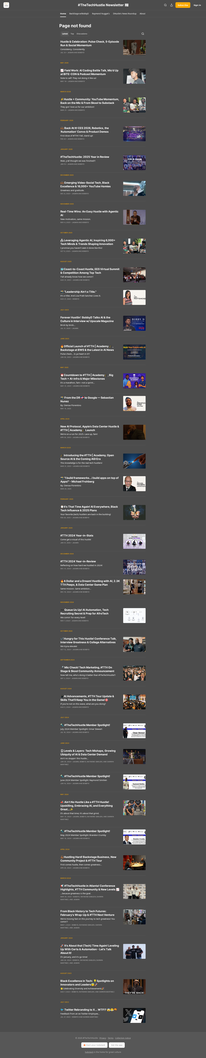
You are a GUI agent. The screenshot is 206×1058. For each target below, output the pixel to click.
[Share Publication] (171, 5)
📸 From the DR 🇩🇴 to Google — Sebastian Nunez (87, 399)
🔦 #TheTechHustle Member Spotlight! (85, 725)
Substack (89, 1052)
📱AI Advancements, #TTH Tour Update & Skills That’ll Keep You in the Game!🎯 (87, 698)
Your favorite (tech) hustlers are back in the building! (85, 514)
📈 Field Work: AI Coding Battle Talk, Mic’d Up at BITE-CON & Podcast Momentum (89, 72)
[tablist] (74, 34)
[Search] (165, 5)
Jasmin (71, 53)
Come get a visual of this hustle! (75, 539)
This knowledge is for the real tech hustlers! (81, 462)
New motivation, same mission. (75, 219)
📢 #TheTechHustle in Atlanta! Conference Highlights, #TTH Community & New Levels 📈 (89, 887)
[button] (63, 13)
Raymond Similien (94, 762)
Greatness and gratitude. (72, 190)
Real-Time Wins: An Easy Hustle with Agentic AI (89, 213)
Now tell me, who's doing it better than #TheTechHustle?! (87, 675)
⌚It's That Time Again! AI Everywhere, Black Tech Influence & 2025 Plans (89, 508)
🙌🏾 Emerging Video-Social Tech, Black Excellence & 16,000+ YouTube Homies (85, 184)
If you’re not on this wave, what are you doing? (83, 703)
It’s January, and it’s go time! (73, 956)
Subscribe (183, 5)
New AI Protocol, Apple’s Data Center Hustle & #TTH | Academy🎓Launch (89, 428)
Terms (111, 1038)
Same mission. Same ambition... (75, 588)
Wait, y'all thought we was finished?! (77, 160)
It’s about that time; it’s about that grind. (79, 813)
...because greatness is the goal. (75, 893)
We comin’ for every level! (72, 617)
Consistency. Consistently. (72, 49)
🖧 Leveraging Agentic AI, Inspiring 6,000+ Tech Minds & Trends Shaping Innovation (87, 242)
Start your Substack (95, 1045)
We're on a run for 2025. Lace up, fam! (79, 434)
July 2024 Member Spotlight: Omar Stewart (81, 729)
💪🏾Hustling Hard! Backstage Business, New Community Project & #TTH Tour (88, 858)
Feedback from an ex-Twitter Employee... (80, 1013)
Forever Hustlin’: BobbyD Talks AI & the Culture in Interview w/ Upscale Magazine (87, 319)
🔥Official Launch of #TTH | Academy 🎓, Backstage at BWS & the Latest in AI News (87, 348)
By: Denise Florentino (70, 405)
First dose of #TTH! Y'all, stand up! (76, 135)
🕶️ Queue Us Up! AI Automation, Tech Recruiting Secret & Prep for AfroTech (84, 611)
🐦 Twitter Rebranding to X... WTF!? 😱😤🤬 (88, 1009)
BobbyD (81, 53)
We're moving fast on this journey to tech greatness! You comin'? (87, 920)
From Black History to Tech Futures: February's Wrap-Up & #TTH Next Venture (87, 913)
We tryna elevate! (68, 646)
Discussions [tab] (82, 33)
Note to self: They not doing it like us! (78, 78)
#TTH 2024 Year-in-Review (78, 561)
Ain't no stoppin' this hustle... (74, 758)
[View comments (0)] (82, 56)
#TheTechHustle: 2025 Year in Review (84, 156)
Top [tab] (72, 33)
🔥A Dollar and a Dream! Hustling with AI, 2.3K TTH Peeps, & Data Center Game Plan (90, 582)
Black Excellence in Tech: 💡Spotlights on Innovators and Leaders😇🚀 (87, 982)
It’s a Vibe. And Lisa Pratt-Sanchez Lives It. (80, 295)
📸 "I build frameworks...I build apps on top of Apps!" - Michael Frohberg (89, 479)
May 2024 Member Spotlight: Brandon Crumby (83, 835)
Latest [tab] (65, 33)
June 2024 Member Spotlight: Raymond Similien (83, 780)
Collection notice (123, 1038)
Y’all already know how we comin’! (76, 276)
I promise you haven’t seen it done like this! (81, 247)
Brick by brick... (67, 325)
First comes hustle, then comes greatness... (81, 864)
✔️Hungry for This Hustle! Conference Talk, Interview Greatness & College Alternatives (88, 640)
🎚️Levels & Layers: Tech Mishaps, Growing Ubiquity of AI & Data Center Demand (88, 752)
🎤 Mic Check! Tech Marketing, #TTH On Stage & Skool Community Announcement (87, 669)
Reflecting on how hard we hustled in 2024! (81, 565)
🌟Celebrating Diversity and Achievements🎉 (82, 988)
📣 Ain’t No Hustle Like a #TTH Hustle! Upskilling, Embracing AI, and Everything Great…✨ (86, 805)
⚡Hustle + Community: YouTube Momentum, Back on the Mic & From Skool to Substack (89, 101)
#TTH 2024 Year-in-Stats (76, 535)
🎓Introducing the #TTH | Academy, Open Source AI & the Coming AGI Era (87, 457)
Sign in (197, 5)
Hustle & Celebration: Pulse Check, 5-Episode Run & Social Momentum (89, 43)
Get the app (116, 1045)
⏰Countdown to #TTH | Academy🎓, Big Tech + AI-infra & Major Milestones (86, 376)
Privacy (102, 1038)
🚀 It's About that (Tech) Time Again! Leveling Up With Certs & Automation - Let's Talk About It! (89, 949)
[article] (103, 49)
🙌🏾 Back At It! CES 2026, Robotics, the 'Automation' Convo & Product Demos (84, 129)
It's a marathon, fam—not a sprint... (77, 382)
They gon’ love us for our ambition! (77, 106)
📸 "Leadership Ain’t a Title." (78, 291)
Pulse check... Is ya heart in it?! (75, 353)
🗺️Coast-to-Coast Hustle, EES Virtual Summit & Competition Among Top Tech (89, 271)
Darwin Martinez (106, 992)
